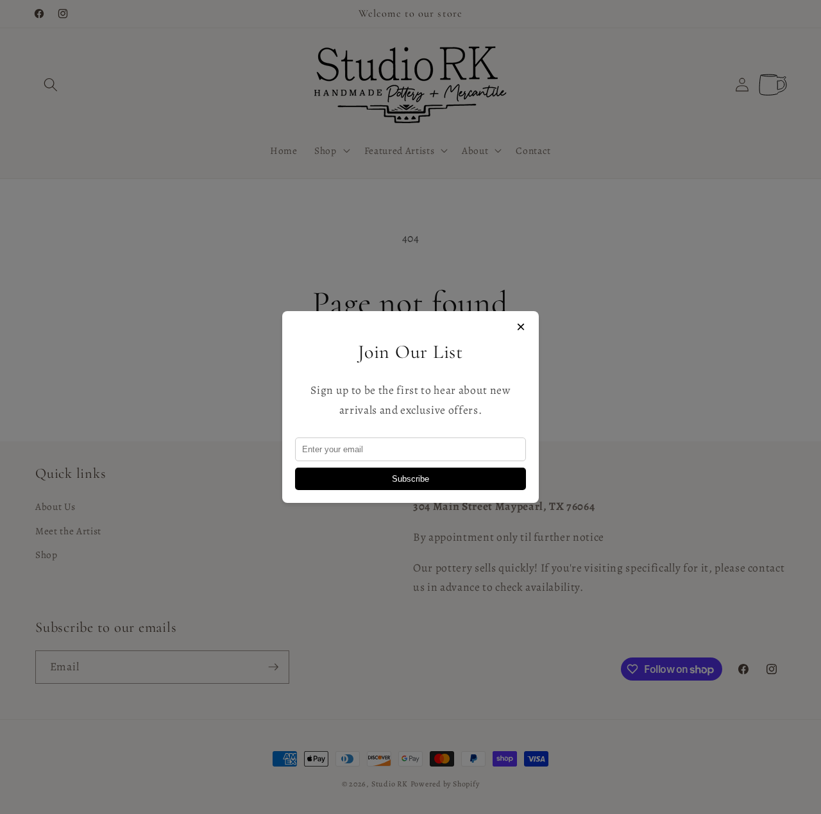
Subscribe (410, 479)
